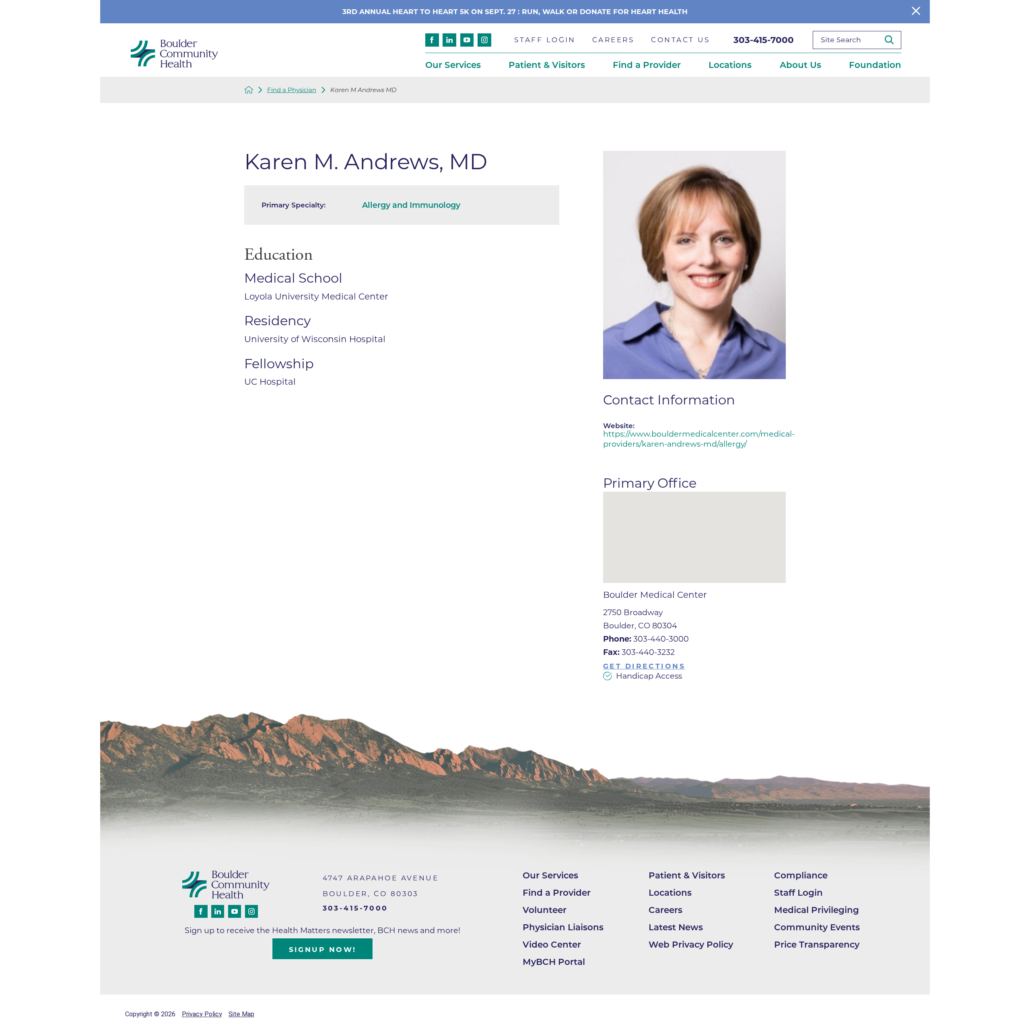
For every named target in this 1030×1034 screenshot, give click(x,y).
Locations (670, 892)
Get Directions (644, 666)
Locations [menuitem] (730, 64)
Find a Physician (291, 90)
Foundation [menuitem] (875, 64)
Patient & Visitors (687, 875)
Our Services (550, 875)
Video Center (552, 944)
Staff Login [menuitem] (545, 39)
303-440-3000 (646, 639)
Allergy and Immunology (411, 205)
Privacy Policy (202, 1014)
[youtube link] (467, 40)
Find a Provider (557, 892)
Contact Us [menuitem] (680, 39)
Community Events (817, 927)
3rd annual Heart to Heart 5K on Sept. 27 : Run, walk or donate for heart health (515, 11)
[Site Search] (893, 39)
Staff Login (798, 892)
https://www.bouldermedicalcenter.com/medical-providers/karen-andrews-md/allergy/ (699, 439)
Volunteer (544, 910)
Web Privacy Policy (691, 944)
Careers (665, 910)
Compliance (801, 875)
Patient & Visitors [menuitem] (547, 64)
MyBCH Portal (554, 961)
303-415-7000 (763, 40)
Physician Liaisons (563, 927)
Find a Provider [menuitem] (647, 64)
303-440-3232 (639, 652)
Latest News (676, 927)
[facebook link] (432, 40)
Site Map (241, 1014)
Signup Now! (322, 949)
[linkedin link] (449, 40)
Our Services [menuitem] (453, 64)
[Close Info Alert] (916, 11)
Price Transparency (816, 944)
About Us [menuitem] (800, 64)
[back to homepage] (248, 89)
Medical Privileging (816, 910)
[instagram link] (484, 40)
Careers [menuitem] (613, 39)
